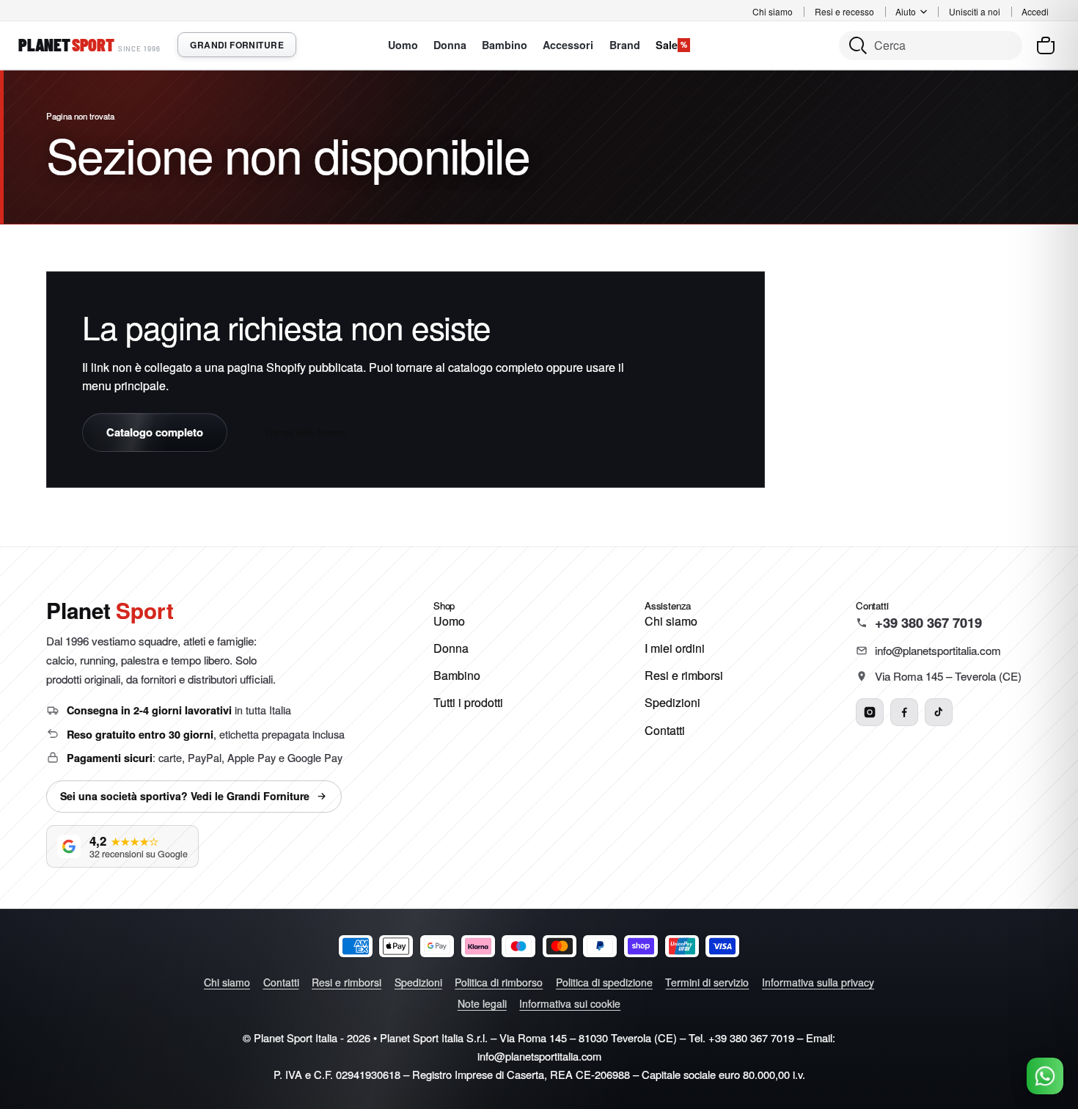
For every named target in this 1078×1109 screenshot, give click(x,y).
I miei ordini (675, 648)
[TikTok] (939, 712)
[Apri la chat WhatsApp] (1045, 1076)
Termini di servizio (707, 982)
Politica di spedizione (604, 982)
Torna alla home (304, 432)
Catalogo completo (154, 432)
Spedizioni (672, 702)
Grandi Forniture (237, 44)
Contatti (665, 730)
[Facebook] (904, 712)
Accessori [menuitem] (568, 44)
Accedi (1035, 11)
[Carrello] (1046, 45)
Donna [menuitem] (449, 44)
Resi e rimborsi (684, 675)
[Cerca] (930, 45)
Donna (451, 648)
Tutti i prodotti (468, 702)
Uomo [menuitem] (403, 44)
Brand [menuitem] (624, 44)
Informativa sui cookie (569, 1003)
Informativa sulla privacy (818, 982)
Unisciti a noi (974, 11)
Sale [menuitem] (671, 44)
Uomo (449, 620)
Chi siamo (772, 11)
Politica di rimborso (499, 982)
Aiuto (905, 11)
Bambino (456, 675)
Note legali (482, 1003)
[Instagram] (870, 712)
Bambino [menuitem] (504, 44)
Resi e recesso (844, 11)
